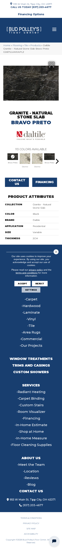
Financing (45, 182)
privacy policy (36, 269)
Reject (39, 283)
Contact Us (17, 182)
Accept (22, 283)
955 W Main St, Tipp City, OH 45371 (32, 3)
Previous (4, 159)
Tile (26, 45)
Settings (31, 289)
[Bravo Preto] (13, 157)
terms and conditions (27, 272)
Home (6, 45)
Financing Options (31, 14)
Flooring (17, 45)
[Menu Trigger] (54, 29)
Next (57, 159)
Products (35, 45)
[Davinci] (25, 159)
